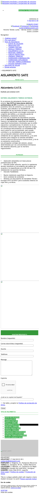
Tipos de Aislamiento (12, 42)
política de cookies (16, 488)
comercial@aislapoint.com (28, 28)
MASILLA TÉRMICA (14, 49)
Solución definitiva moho (17, 63)
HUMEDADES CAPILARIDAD (18, 60)
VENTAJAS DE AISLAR (12, 65)
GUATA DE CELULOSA (15, 44)
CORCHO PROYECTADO (16, 54)
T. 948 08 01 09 (32, 21)
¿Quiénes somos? (11, 38)
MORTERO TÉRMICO (15, 53)
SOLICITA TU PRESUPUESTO (28, 10)
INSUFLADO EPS (14, 45)
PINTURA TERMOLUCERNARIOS (19, 62)
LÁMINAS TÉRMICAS (15, 56)
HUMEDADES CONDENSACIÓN (19, 58)
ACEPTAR (4, 490)
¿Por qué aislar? (10, 40)
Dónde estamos (10, 67)
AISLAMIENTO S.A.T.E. (16, 51)
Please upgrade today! (28, 479)
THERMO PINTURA (15, 47)
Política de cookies (17, 472)
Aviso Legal (5, 472)
